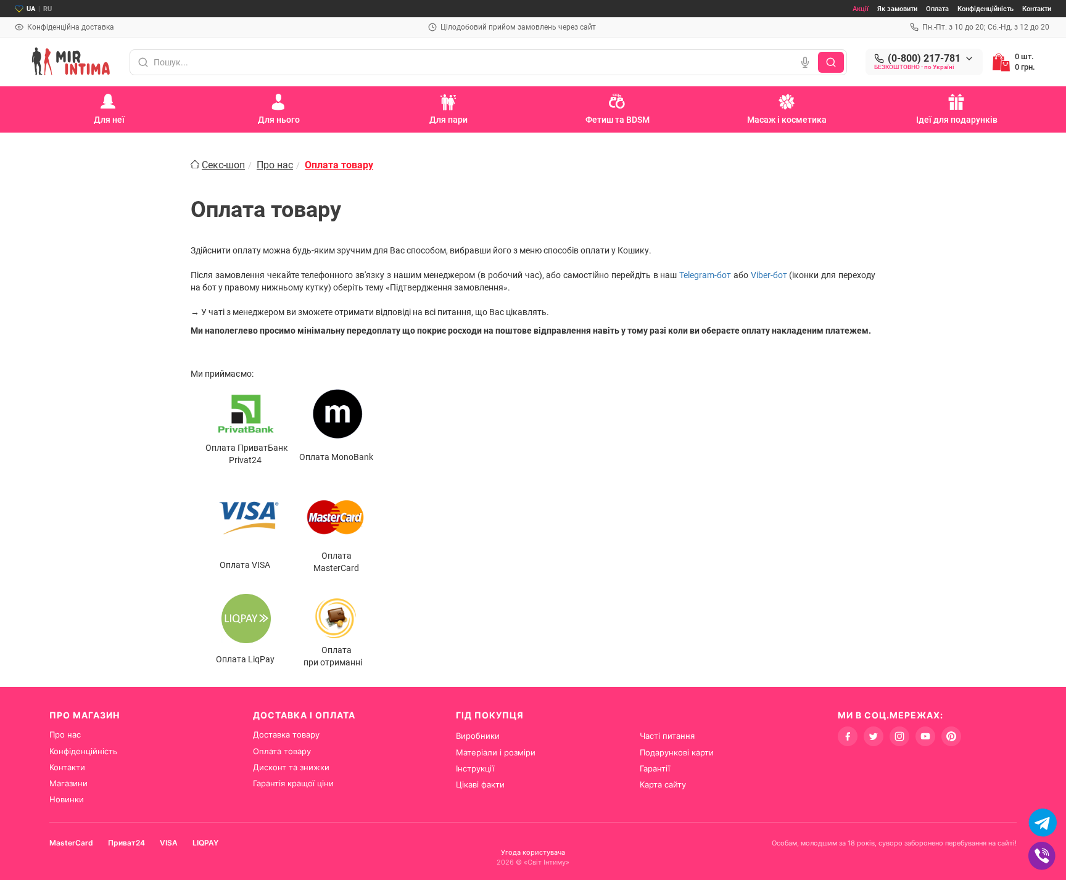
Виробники (478, 736)
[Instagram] (899, 736)
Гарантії (655, 768)
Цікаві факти (480, 784)
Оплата (937, 9)
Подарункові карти (677, 752)
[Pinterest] (951, 736)
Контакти (1036, 9)
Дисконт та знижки (291, 767)
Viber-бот (769, 275)
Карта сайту (663, 784)
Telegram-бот (705, 275)
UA (31, 9)
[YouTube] (925, 736)
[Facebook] (847, 736)
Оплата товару (282, 751)
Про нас (275, 165)
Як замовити (897, 9)
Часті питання (667, 736)
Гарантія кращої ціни (293, 783)
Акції (861, 9)
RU (47, 9)
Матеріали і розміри (495, 752)
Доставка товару (286, 734)
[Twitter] (873, 736)
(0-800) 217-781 (924, 59)
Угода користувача (533, 852)
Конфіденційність (985, 9)
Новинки (66, 799)
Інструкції (475, 768)
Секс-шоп (223, 165)
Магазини (68, 783)
